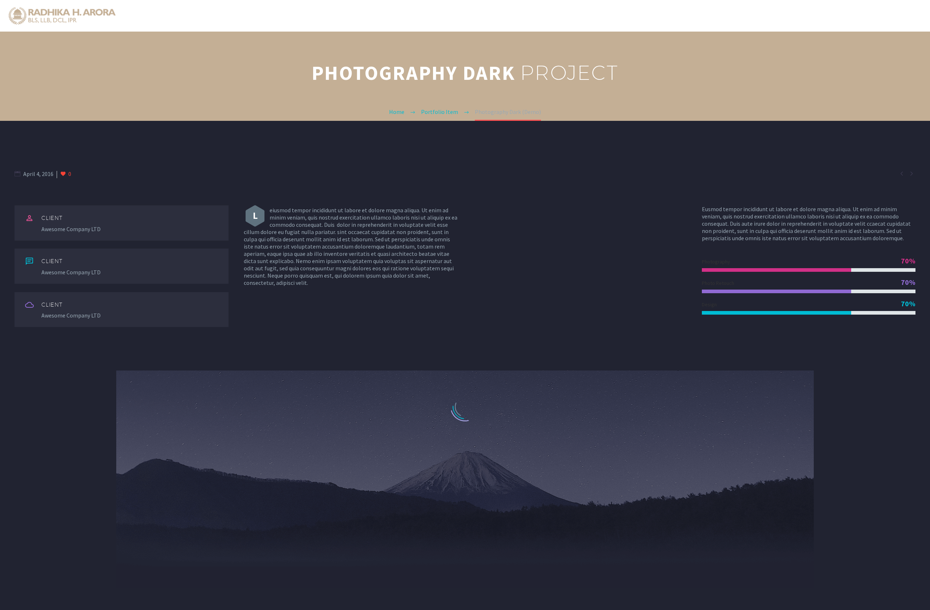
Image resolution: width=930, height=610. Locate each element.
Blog (853, 16)
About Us (720, 16)
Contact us (890, 16)
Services (820, 16)
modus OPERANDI (770, 16)
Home (686, 16)
